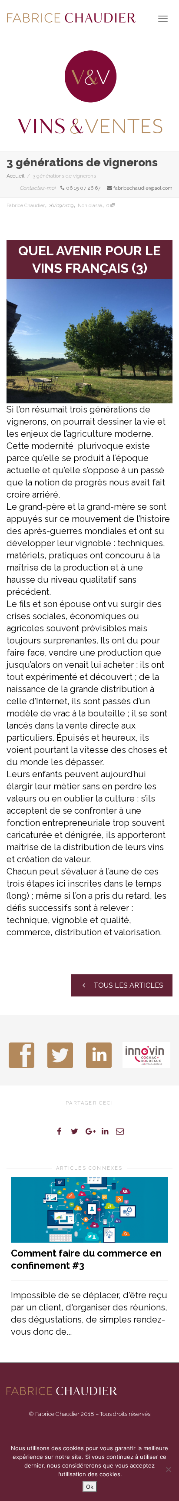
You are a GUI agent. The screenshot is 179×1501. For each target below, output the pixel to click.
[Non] (168, 1469)
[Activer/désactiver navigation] (162, 18)
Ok (89, 1486)
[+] (89, 1210)
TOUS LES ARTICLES (127, 985)
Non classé (90, 205)
